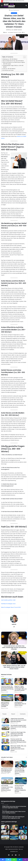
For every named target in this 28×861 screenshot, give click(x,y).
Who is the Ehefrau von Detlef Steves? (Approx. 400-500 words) (14, 63)
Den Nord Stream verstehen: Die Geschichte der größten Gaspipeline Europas (20, 788)
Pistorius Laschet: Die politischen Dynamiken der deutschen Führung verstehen (7, 688)
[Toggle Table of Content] (23, 57)
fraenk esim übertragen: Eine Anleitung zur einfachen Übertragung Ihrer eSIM (18, 733)
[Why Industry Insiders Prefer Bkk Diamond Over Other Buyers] (7, 764)
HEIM (6, 849)
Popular (4, 714)
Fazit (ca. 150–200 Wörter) (9, 68)
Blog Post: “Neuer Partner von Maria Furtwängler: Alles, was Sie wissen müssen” (21, 688)
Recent (13, 714)
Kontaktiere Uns (14, 851)
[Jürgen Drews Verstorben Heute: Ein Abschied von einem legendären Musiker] (5, 720)
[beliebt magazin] (9, 5)
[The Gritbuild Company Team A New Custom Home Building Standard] (5, 727)
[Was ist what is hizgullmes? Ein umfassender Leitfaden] (7, 697)
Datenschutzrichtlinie (13, 849)
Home (11, 10)
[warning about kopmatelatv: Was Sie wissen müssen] (21, 697)
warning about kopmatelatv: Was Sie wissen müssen (20, 704)
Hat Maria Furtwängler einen (8, 603)
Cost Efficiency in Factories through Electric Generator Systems (20, 771)
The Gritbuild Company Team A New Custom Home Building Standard (18, 727)
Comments (22, 714)
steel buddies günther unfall (8, 600)
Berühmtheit (16, 10)
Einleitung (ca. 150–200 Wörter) (10, 59)
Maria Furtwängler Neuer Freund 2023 (11, 607)
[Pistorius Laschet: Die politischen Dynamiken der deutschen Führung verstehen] (7, 681)
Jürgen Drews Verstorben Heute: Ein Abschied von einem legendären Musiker (18, 720)
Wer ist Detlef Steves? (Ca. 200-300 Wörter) (13, 60)
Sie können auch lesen (8, 70)
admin (6, 32)
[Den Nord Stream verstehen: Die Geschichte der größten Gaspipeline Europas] (21, 780)
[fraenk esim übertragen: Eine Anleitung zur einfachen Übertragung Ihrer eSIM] (5, 734)
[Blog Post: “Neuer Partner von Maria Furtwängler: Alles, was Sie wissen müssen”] (21, 681)
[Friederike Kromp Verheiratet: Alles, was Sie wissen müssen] (14, 827)
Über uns (21, 849)
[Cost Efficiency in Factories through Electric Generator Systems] (21, 764)
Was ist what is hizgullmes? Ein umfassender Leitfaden (5, 704)
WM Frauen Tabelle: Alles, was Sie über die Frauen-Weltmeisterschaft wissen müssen (18, 748)
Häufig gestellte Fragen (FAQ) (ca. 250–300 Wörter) (13, 66)
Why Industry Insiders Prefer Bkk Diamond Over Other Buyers (6, 770)
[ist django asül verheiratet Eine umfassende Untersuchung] (23, 827)
